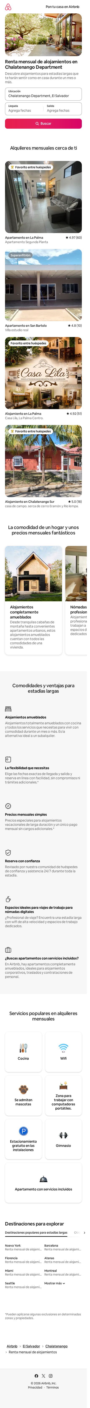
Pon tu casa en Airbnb (62, 7)
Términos (52, 1387)
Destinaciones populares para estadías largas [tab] (36, 1232)
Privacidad (35, 1387)
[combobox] (43, 96)
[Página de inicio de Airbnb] (8, 6)
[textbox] (24, 110)
